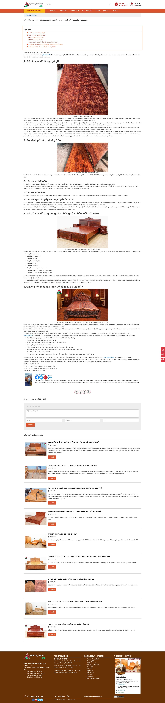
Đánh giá (30, 425)
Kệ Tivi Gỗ (90, 671)
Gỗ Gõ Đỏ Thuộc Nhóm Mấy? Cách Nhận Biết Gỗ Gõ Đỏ (71, 579)
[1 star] (27, 406)
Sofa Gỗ (89, 669)
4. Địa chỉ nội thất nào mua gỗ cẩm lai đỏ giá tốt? (41, 46)
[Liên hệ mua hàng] (163, 349)
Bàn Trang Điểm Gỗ (93, 665)
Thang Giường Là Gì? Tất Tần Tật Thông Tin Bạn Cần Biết (72, 465)
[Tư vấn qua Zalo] (163, 360)
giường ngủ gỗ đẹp (108, 357)
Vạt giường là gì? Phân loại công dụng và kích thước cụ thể (75, 488)
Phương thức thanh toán (34, 675)
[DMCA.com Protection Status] (119, 696)
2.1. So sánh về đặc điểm (37, 37)
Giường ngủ (74, 10)
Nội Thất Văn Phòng (93, 679)
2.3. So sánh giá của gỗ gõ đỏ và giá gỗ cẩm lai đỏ (44, 42)
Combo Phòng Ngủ (93, 659)
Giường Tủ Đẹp (28, 335)
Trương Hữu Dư (40, 374)
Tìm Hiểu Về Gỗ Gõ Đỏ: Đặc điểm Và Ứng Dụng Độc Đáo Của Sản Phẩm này (79, 556)
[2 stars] (30, 406)
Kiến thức (106, 10)
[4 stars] (36, 406)
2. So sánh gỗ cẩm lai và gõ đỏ (37, 35)
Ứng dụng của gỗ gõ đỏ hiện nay (62, 534)
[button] (110, 4)
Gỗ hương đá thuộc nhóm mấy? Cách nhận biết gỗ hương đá (74, 511)
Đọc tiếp (52, 457)
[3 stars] (33, 406)
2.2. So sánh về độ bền (36, 39)
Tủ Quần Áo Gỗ (91, 663)
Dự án (98, 10)
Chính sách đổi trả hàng (34, 671)
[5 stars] (39, 406)
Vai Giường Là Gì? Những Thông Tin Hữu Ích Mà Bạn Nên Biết (74, 442)
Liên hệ (115, 10)
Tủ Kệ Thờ (90, 677)
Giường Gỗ (90, 661)
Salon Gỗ (90, 667)
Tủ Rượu (89, 675)
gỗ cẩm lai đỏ (46, 55)
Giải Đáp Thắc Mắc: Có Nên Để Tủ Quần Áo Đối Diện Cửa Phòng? (75, 602)
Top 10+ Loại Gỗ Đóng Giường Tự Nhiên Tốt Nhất (69, 624)
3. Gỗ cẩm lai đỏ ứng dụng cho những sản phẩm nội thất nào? (45, 44)
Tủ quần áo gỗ (87, 10)
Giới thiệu (63, 10)
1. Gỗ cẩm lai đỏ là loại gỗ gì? (36, 32)
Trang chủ (53, 10)
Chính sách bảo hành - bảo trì (36, 673)
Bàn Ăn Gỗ (90, 673)
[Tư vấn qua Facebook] (163, 354)
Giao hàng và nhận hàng (34, 677)
